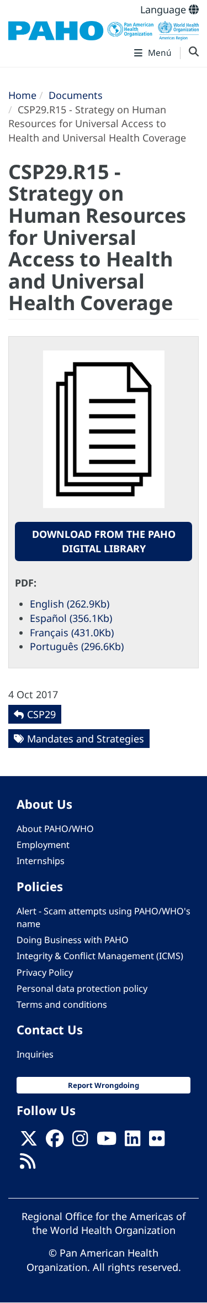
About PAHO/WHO (55, 829)
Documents (76, 95)
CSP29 (41, 714)
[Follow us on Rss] (27, 1164)
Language (164, 9)
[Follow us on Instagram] (80, 1141)
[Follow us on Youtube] (106, 1141)
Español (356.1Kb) (71, 618)
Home (22, 95)
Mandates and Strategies (85, 738)
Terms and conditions (62, 1004)
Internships (41, 861)
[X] (29, 1141)
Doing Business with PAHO (73, 940)
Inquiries (35, 1054)
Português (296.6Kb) (77, 646)
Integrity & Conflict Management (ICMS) (100, 956)
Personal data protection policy (82, 988)
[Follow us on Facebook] (54, 1141)
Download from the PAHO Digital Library (104, 541)
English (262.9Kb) (69, 603)
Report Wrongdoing (103, 1085)
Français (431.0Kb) (72, 632)
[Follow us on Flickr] (156, 1141)
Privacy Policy (45, 972)
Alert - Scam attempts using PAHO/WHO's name (103, 917)
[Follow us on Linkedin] (132, 1141)
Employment (43, 845)
